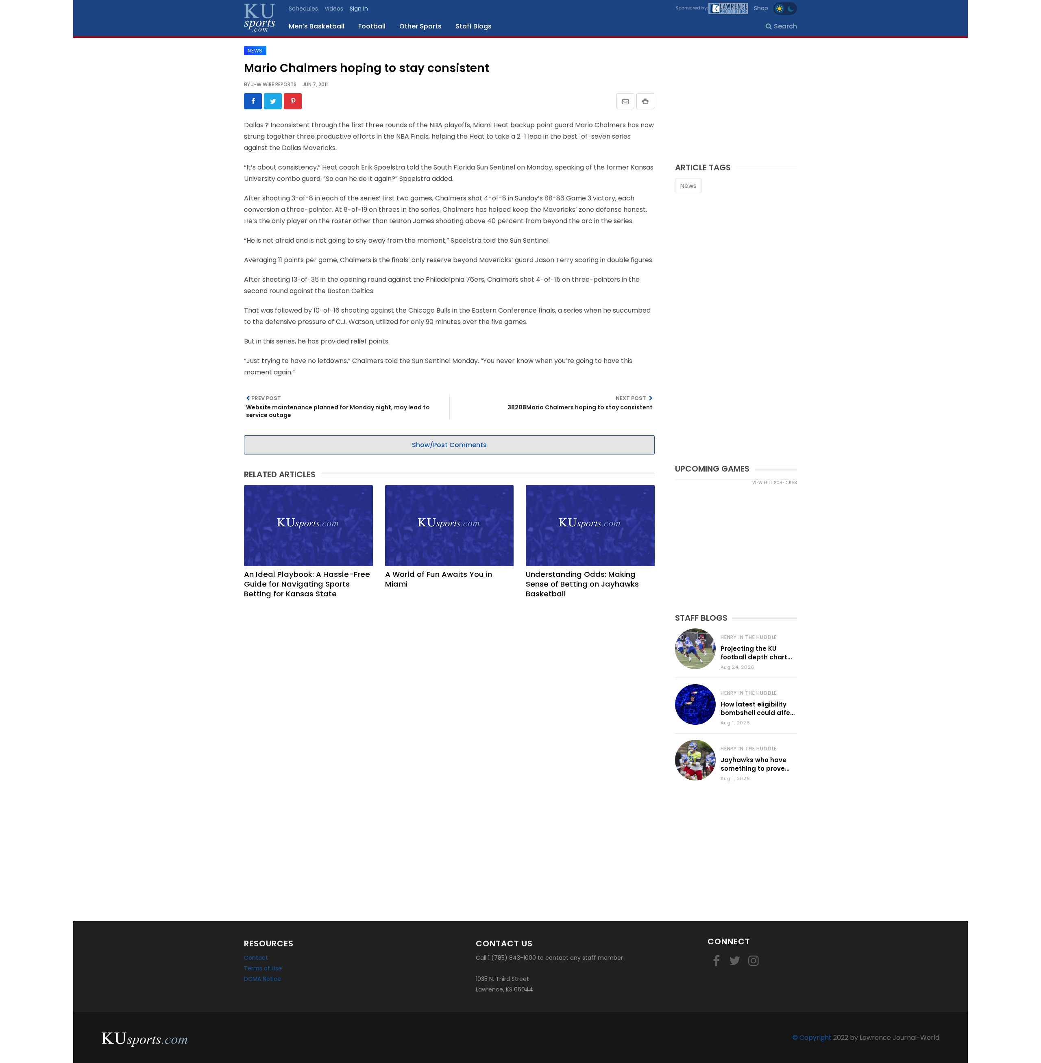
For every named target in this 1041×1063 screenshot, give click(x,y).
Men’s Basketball (316, 26)
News (688, 185)
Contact (256, 958)
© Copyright (812, 1037)
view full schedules (774, 483)
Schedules (303, 8)
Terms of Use (263, 968)
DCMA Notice (262, 979)
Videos (333, 8)
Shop (761, 8)
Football (371, 26)
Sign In (359, 8)
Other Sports (420, 26)
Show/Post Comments (449, 445)
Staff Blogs (473, 26)
